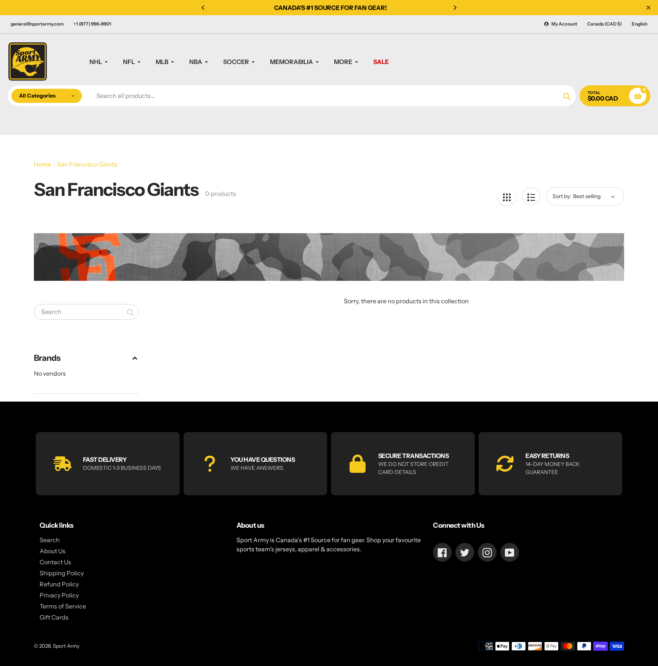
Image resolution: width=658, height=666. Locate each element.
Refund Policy (59, 584)
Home (42, 164)
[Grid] (506, 196)
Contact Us (55, 562)
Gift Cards (54, 617)
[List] (531, 196)
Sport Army (66, 646)
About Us (52, 551)
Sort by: (562, 196)
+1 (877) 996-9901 (92, 24)
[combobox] (86, 312)
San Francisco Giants (87, 164)
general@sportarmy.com (37, 24)
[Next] (454, 7)
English (639, 24)
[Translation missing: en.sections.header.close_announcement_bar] (648, 7)
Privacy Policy (59, 595)
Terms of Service (63, 606)
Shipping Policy (62, 573)
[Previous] (203, 7)
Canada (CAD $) (604, 24)
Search (50, 540)
